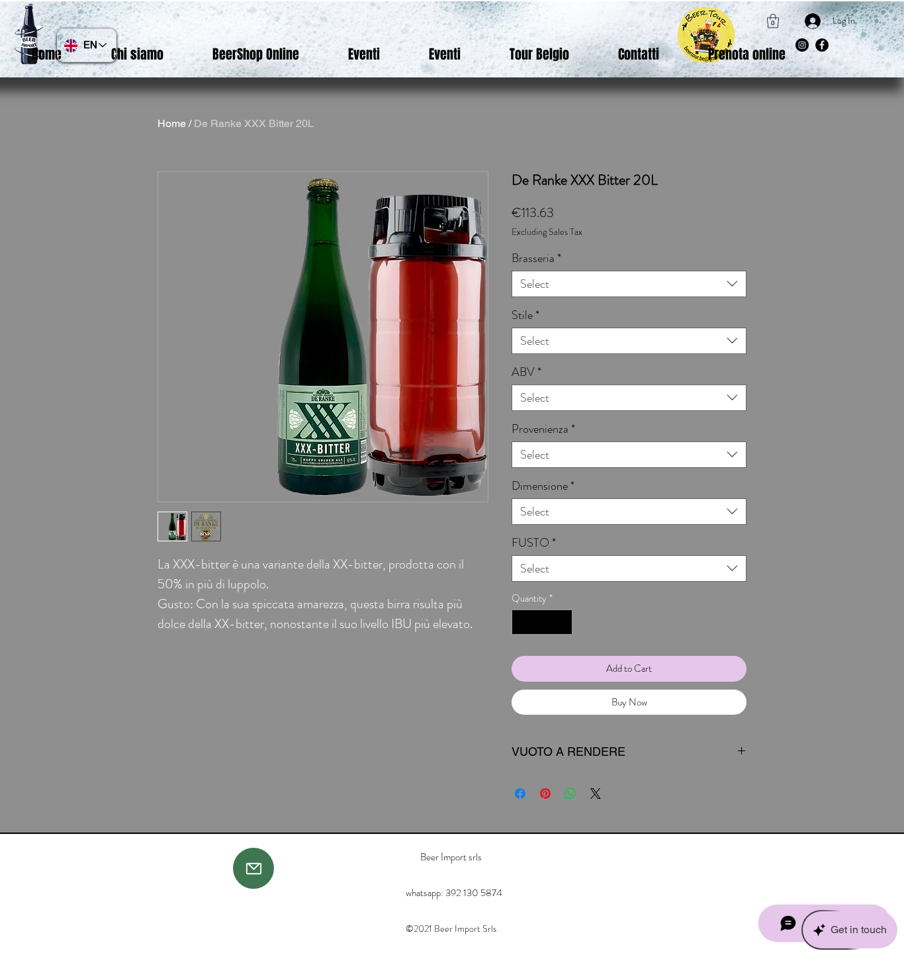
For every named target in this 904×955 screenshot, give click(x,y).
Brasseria (536, 258)
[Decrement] (522, 622)
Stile (525, 315)
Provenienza (543, 429)
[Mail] (253, 868)
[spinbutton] (542, 622)
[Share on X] (596, 793)
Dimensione (543, 485)
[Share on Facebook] (520, 793)
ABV (526, 372)
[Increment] (562, 622)
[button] (773, 21)
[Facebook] (822, 45)
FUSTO (534, 542)
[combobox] (629, 284)
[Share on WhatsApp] (570, 793)
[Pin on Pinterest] (545, 793)
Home (172, 123)
